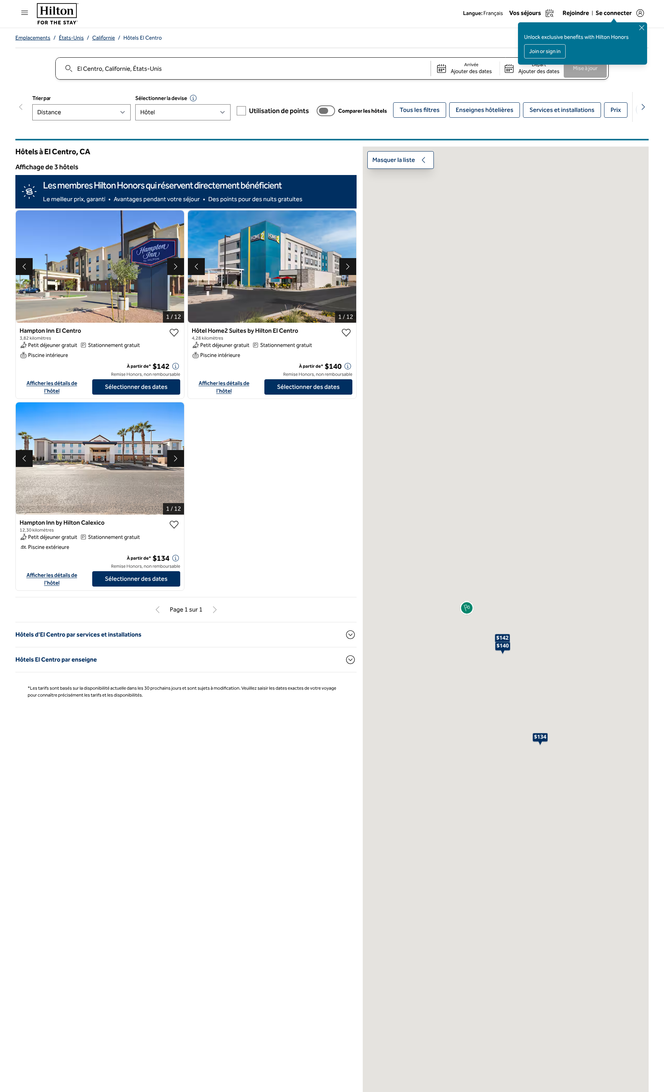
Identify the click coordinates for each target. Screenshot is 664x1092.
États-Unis (71, 38)
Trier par (41, 98)
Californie (103, 38)
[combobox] (243, 68)
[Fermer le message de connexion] (641, 27)
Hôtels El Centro (142, 38)
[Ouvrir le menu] (24, 12)
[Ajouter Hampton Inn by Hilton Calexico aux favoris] (174, 524)
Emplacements (32, 38)
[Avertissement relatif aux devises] (193, 98)
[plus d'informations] (175, 366)
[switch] (325, 110)
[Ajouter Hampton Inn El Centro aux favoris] (174, 333)
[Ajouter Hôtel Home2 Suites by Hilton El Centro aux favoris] (346, 333)
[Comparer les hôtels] (326, 110)
